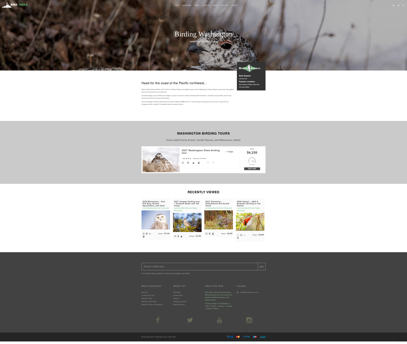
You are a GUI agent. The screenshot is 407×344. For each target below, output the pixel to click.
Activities (206, 5)
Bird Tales (225, 5)
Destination (186, 5)
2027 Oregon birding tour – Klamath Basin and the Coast (187, 203)
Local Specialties (148, 208)
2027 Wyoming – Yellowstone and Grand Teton (217, 203)
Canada (176, 298)
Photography (165, 208)
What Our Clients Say (149, 301)
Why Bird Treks (146, 298)
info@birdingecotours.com (249, 292)
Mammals (157, 208)
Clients (235, 5)
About (215, 5)
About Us (144, 292)
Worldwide (177, 292)
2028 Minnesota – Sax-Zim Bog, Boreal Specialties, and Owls (154, 203)
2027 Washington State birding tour (201, 151)
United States (178, 295)
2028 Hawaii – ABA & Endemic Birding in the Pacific (249, 203)
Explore (252, 169)
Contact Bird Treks (147, 295)
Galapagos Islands (179, 301)
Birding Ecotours (179, 304)
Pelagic (194, 208)
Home (177, 5)
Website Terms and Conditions (152, 304)
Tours (196, 5)
